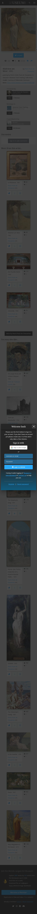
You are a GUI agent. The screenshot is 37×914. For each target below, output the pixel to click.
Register (11, 484)
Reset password (23, 484)
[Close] (33, 426)
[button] (18, 448)
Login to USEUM (19, 467)
